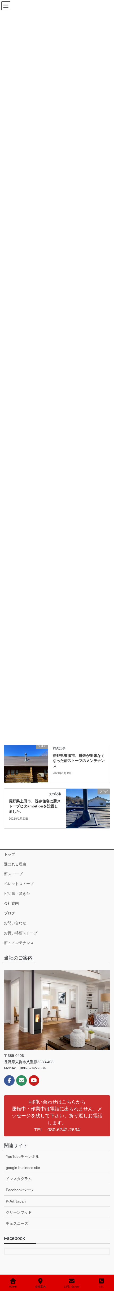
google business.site (23, 1167)
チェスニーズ (17, 1223)
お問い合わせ (15, 923)
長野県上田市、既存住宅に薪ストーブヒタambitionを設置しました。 (35, 806)
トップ (9, 854)
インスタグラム (19, 1179)
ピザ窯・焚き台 (17, 893)
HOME (13, 1286)
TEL (101, 1286)
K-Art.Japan (16, 1201)
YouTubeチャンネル (22, 1156)
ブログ (9, 913)
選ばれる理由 (15, 864)
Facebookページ (20, 1190)
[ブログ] (26, 763)
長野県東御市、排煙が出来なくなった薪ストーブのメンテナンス (79, 760)
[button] (57, 1115)
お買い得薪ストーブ (20, 933)
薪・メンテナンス (19, 943)
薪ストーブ (13, 874)
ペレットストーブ (19, 884)
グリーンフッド (19, 1212)
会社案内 (11, 903)
